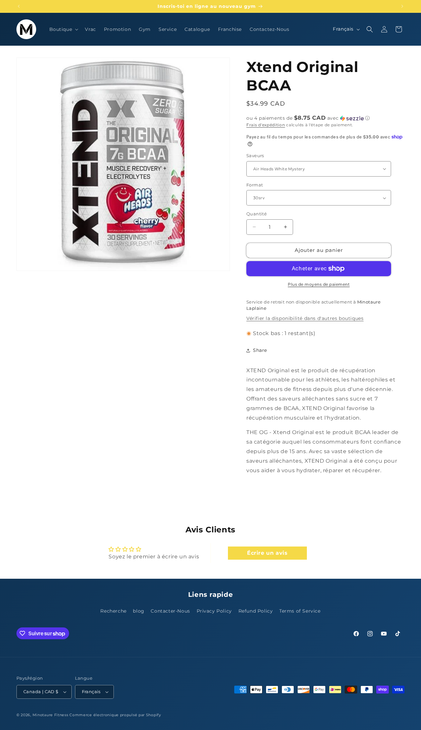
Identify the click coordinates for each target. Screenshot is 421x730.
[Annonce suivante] (402, 6)
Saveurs (255, 155)
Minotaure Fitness (50, 715)
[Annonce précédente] (19, 6)
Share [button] (260, 350)
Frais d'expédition (265, 124)
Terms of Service (300, 611)
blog (138, 611)
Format (254, 184)
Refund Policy (255, 611)
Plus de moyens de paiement (319, 284)
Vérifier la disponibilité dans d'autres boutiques (304, 318)
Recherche (113, 611)
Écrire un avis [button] (267, 553)
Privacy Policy (214, 611)
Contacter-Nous (170, 611)
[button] (63, 29)
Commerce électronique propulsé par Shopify (115, 715)
